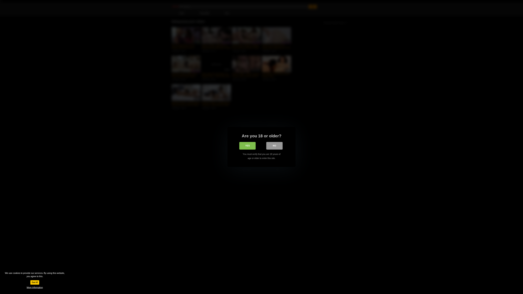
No (274, 146)
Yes (247, 146)
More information (35, 287)
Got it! (35, 282)
